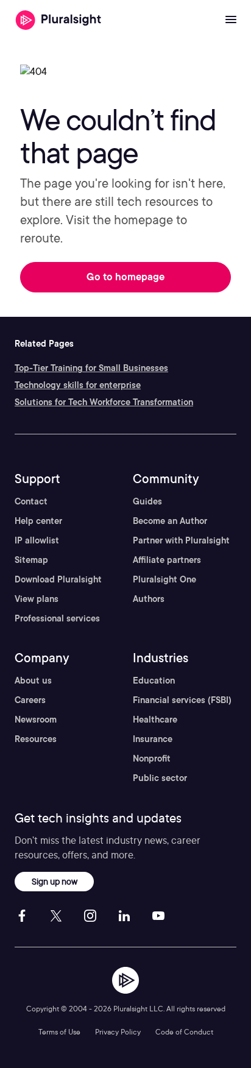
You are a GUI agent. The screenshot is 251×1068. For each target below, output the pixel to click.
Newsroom (36, 719)
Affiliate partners (167, 560)
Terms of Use (59, 1032)
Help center (38, 521)
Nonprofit (152, 758)
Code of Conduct (184, 1032)
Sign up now (54, 881)
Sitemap (31, 560)
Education (154, 680)
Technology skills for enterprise (78, 385)
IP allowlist (37, 540)
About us (33, 680)
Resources (36, 739)
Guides (147, 501)
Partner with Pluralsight (181, 540)
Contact (31, 501)
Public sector (160, 778)
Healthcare (155, 719)
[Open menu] (230, 20)
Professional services (57, 618)
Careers (30, 700)
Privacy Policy (118, 1032)
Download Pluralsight (58, 579)
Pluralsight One (164, 579)
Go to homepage (125, 277)
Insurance (152, 739)
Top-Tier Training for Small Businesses (91, 368)
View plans (36, 599)
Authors (148, 599)
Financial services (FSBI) (182, 700)
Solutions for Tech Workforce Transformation (104, 402)
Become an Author (170, 521)
